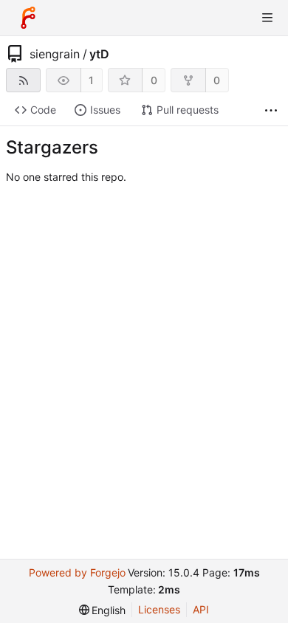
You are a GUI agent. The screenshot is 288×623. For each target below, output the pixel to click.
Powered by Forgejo (77, 572)
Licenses (159, 609)
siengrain (55, 54)
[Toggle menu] (267, 17)
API (201, 609)
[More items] (271, 110)
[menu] (102, 610)
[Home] (28, 17)
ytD (99, 54)
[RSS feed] (23, 80)
